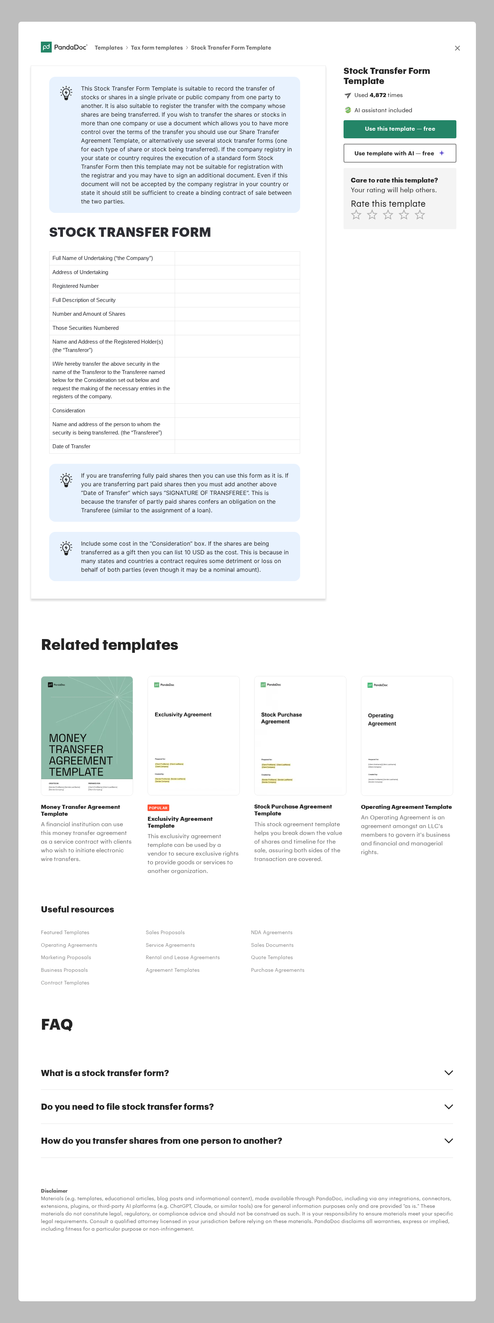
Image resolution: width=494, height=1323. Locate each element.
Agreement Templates (173, 970)
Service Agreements (170, 945)
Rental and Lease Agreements (183, 957)
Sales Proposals (165, 932)
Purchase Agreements (278, 970)
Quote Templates (272, 957)
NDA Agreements (272, 932)
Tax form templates (157, 47)
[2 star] (375, 214)
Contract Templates (65, 982)
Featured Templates (65, 932)
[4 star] (406, 214)
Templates (109, 47)
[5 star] (422, 214)
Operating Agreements (69, 945)
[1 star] (359, 214)
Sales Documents (272, 945)
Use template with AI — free (394, 153)
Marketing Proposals (66, 957)
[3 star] (391, 214)
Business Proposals (64, 970)
